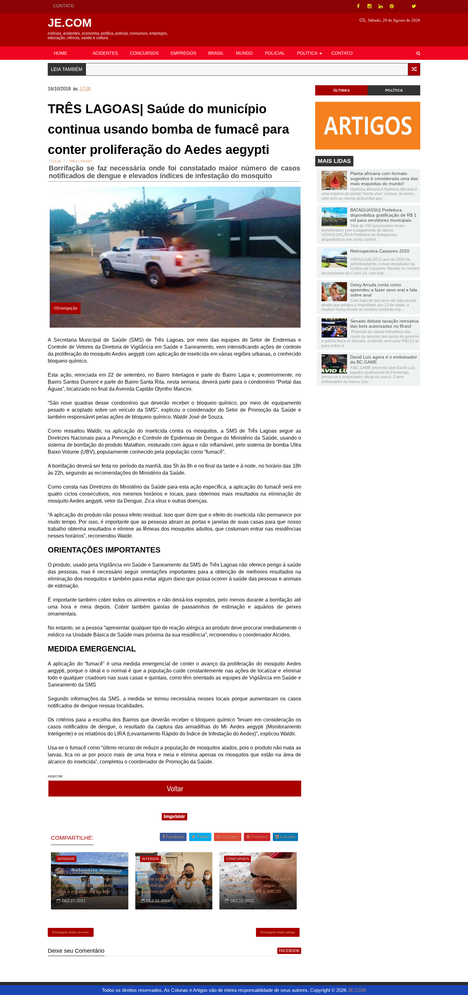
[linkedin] (380, 6)
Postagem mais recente (70, 932)
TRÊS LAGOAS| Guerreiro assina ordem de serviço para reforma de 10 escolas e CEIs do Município (171, 882)
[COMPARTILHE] (175, 794)
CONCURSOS (144, 53)
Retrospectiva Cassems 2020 (379, 251)
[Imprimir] (174, 818)
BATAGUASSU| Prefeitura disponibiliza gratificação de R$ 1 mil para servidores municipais (383, 215)
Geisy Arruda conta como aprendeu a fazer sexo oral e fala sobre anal (383, 289)
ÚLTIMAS (341, 90)
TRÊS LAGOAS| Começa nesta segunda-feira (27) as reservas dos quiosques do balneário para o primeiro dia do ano (88, 882)
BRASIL (216, 53)
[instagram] (369, 6)
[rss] (403, 6)
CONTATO (63, 5)
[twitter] (414, 6)
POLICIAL (275, 53)
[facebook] (358, 6)
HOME (60, 53)
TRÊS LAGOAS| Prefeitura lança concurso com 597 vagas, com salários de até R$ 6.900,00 (258, 885)
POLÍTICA (307, 53)
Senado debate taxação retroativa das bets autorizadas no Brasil (384, 323)
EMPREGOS (183, 53)
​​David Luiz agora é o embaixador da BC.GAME (383, 359)
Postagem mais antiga (277, 932)
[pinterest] (391, 6)
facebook (289, 951)
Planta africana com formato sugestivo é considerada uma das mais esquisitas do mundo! (384, 178)
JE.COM (70, 22)
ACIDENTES (105, 53)
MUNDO (244, 53)
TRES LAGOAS (80, 161)
